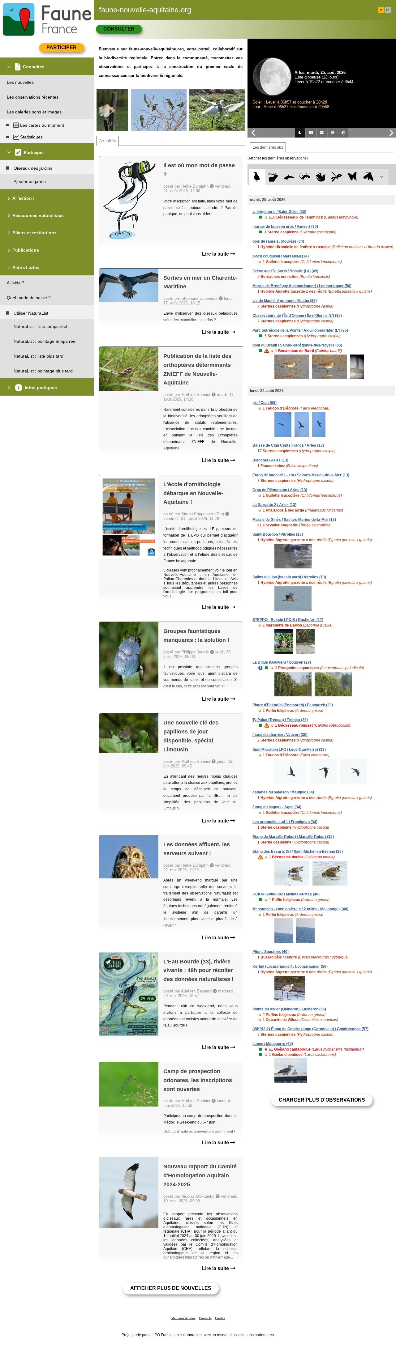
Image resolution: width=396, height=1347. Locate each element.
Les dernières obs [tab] (268, 147)
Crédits (220, 1318)
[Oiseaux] (257, 177)
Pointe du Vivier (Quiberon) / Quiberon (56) (289, 1009)
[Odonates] (336, 177)
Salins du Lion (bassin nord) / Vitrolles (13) (289, 577)
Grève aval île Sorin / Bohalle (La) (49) (285, 271)
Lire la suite (216, 254)
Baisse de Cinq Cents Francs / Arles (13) (288, 445)
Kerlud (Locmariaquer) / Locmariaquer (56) (290, 966)
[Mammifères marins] (289, 177)
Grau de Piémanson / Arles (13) (279, 490)
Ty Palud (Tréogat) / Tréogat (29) (280, 720)
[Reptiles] (305, 177)
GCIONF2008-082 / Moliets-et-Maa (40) (286, 894)
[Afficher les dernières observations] (278, 158)
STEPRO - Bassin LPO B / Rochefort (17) (287, 620)
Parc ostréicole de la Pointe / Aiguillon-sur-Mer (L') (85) (300, 330)
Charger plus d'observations (322, 1100)
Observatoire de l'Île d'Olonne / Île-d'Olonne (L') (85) (297, 315)
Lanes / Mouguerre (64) (272, 1044)
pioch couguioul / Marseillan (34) (280, 256)
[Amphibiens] (321, 177)
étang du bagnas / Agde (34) (276, 807)
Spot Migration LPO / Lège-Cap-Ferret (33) (289, 749)
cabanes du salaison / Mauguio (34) (283, 792)
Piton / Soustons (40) (270, 952)
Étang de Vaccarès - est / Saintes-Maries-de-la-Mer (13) (300, 475)
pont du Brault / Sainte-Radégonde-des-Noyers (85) (297, 345)
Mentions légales (183, 1318)
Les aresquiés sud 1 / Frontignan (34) (284, 822)
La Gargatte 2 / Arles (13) (274, 505)
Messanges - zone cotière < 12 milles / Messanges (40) (300, 909)
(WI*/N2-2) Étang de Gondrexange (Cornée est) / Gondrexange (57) (310, 1029)
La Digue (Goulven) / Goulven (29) (281, 662)
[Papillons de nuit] (368, 177)
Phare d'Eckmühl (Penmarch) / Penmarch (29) (292, 705)
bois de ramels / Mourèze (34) (278, 241)
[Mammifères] (273, 177)
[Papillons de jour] (352, 177)
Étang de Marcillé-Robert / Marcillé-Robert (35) (293, 837)
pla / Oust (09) (264, 403)
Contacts (205, 1318)
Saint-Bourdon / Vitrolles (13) (277, 534)
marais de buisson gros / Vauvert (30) (285, 226)
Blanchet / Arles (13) (270, 460)
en (387, 9)
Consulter (119, 29)
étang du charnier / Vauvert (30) (280, 735)
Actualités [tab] (107, 141)
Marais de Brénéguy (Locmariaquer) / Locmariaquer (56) (301, 286)
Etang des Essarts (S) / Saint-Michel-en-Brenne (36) (297, 851)
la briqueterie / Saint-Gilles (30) (279, 212)
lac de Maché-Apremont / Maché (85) (284, 301)
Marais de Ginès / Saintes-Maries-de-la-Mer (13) (294, 519)
